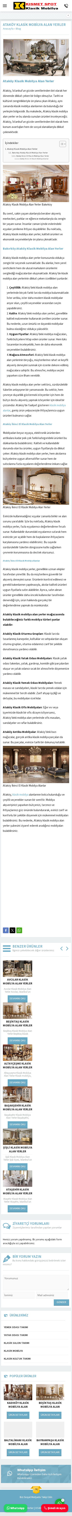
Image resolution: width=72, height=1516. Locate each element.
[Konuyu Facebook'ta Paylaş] (6, 930)
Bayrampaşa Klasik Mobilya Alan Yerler (50, 1444)
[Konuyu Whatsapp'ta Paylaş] (19, 930)
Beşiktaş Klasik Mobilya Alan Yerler (50, 1407)
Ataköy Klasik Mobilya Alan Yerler (22, 149)
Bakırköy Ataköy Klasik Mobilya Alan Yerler (30, 152)
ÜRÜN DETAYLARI (18, 1415)
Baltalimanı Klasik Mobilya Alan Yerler (18, 1444)
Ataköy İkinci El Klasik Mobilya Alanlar (34, 159)
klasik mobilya (20, 795)
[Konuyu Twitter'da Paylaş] (12, 930)
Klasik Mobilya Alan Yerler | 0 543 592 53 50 (28, 1508)
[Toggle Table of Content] (60, 144)
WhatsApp (17, 1508)
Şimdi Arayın (56, 1508)
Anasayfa (8, 29)
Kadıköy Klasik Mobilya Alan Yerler (18, 1407)
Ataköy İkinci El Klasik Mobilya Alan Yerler (32, 156)
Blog (18, 29)
